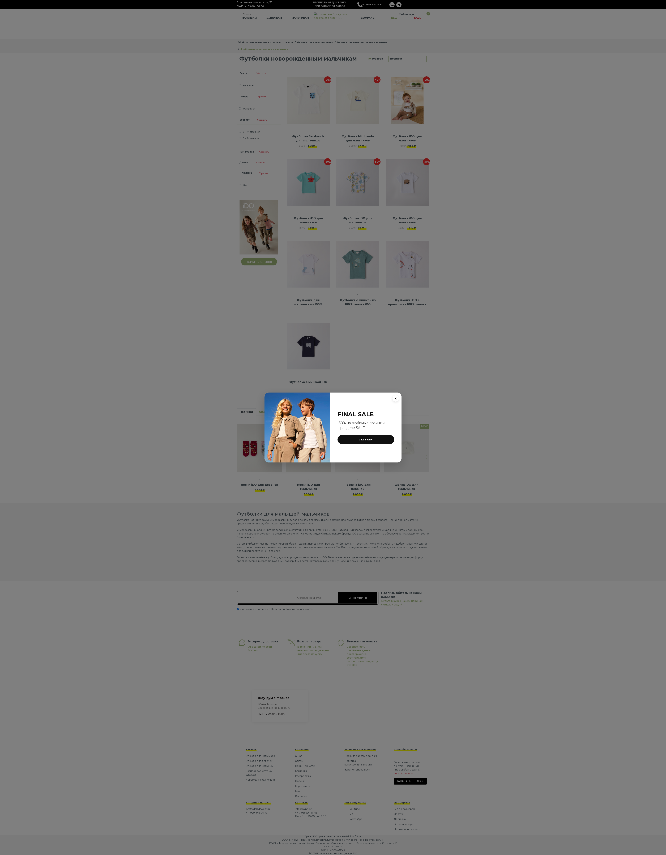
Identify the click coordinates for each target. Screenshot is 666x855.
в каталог (366, 439)
